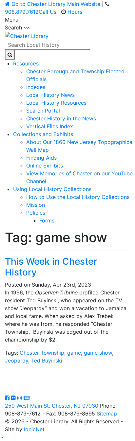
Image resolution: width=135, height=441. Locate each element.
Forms (46, 220)
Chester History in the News (61, 118)
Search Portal (43, 110)
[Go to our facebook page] (8, 398)
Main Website (55, 4)
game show (98, 352)
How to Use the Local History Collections (77, 197)
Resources (26, 63)
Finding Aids (41, 157)
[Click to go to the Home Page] (26, 35)
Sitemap (107, 413)
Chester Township (42, 352)
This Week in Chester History (51, 267)
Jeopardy (16, 360)
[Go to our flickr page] (14, 398)
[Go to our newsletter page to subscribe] (26, 398)
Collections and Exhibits (43, 134)
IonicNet (34, 429)
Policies (35, 212)
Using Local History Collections (52, 189)
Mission (35, 205)
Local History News (50, 95)
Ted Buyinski (46, 360)
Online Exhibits (44, 165)
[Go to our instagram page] (20, 398)
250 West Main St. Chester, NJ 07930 (51, 405)
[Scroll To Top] (1, 437)
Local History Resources (56, 102)
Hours (75, 12)
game (74, 352)
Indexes (35, 87)
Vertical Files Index (49, 126)
